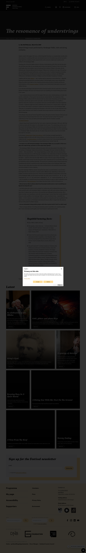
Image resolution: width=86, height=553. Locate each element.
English (26, 268)
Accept (37, 281)
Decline (48, 281)
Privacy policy (27, 278)
